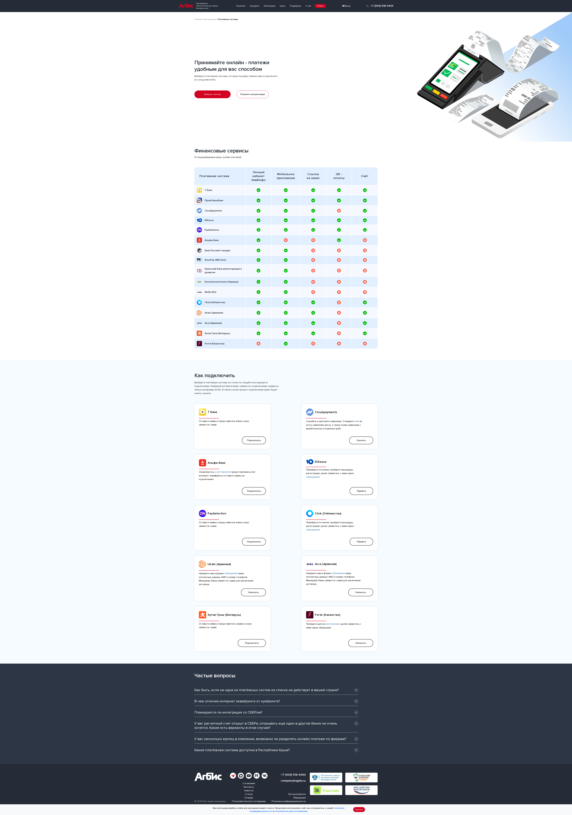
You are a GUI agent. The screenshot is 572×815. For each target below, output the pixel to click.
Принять (359, 809)
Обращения (299, 797)
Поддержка (295, 6)
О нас (308, 6)
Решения (240, 6)
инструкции (333, 623)
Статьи (249, 794)
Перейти (361, 491)
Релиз (320, 6)
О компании (249, 783)
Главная (198, 19)
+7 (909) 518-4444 (381, 5)
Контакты (249, 786)
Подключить (254, 440)
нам (357, 421)
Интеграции (269, 6)
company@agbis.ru (293, 781)
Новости (248, 790)
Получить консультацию (252, 94)
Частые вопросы (297, 794)
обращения (231, 573)
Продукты (254, 6)
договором (224, 471)
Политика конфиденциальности (289, 801)
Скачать (361, 440)
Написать (253, 592)
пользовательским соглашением (290, 811)
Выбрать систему (212, 94)
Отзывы (248, 797)
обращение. (313, 477)
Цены (282, 6)
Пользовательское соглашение (249, 801)
